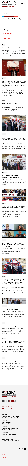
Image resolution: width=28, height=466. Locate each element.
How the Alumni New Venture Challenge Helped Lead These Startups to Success (13, 243)
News (3, 454)
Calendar (5, 452)
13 (18, 376)
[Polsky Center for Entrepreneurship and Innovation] (10, 4)
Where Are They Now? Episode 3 (11, 326)
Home (3, 13)
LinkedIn (19, 449)
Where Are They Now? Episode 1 (11, 47)
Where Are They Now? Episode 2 (11, 103)
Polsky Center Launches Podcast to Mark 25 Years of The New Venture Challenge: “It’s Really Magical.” (13, 208)
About (4, 457)
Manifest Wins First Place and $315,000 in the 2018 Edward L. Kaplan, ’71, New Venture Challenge (13, 343)
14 (20, 376)
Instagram (22, 449)
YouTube (25, 449)
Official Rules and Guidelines (10, 175)
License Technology (8, 449)
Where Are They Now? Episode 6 (11, 361)
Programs (5, 446)
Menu (23, 3)
